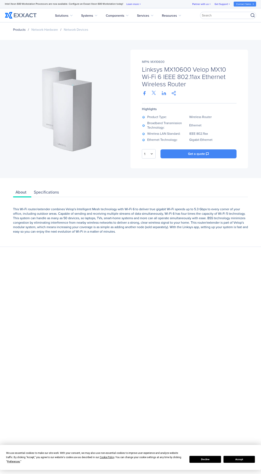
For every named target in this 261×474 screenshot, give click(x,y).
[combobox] (149, 154)
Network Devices (76, 29)
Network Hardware (44, 29)
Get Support (222, 4)
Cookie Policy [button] (107, 457)
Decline (205, 459)
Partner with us (201, 4)
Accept (239, 459)
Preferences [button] (13, 461)
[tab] (22, 193)
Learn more (133, 4)
